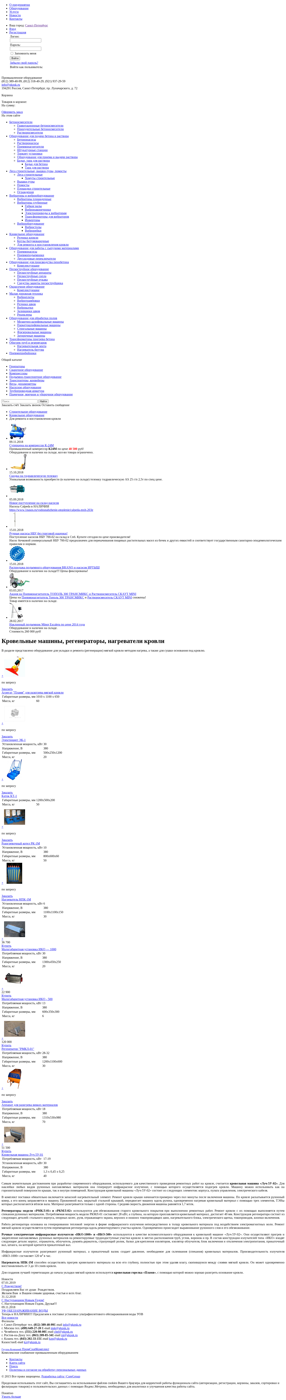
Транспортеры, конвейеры (26, 380)
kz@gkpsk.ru (32, 1342)
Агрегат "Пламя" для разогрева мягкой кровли (33, 692)
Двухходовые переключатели (36, 258)
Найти (43, 401)
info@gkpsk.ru (11, 84)
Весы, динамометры (22, 383)
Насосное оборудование (25, 387)
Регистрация (17, 32)
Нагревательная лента (31, 346)
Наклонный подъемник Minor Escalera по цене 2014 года (47, 624)
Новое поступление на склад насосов (34, 503)
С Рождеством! (12, 1286)
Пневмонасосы (27, 251)
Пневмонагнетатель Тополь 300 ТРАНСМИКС (53, 597)
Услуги (14, 11)
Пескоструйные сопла (31, 276)
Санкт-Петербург (36, 25)
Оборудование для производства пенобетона (39, 262)
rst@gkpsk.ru (69, 1335)
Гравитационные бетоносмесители (40, 125)
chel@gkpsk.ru (63, 1331)
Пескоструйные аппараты (34, 272)
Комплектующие (28, 265)
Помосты (23, 185)
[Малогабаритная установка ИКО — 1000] (14, 938)
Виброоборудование (30, 223)
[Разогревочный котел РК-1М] (14, 826)
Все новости (10, 1317)
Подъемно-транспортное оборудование (35, 376)
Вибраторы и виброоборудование (31, 195)
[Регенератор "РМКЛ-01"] (14, 1038)
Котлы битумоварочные (33, 241)
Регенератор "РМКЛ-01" (18, 1048)
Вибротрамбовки (28, 300)
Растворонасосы (28, 143)
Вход (12, 29)
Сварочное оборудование (26, 369)
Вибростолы (33, 227)
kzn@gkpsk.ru (58, 1338)
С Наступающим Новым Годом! (23, 1300)
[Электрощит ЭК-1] (14, 723)
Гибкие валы (33, 206)
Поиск (13, 1366)
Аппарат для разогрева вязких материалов (30, 1105)
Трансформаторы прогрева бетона (32, 339)
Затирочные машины (31, 335)
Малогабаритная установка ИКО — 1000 (29, 949)
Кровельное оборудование (26, 234)
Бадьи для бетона (36, 164)
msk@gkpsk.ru (60, 1328)
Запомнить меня (25, 53)
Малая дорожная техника (26, 293)
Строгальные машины (32, 328)
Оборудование (19, 8)
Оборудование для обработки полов (33, 318)
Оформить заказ (12, 112)
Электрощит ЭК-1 (14, 740)
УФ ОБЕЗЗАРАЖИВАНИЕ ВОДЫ (25, 1310)
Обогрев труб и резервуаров (28, 342)
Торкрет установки (29, 153)
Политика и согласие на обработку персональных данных (47, 1369)
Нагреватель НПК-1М (16, 899)
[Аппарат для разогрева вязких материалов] (14, 1088)
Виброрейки (33, 230)
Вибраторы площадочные (34, 199)
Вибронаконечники (38, 209)
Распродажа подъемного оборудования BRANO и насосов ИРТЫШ (54, 567)
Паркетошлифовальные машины (39, 325)
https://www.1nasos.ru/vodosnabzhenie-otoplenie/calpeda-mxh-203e (51, 510)
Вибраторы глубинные (32, 202)
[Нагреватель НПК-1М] (14, 882)
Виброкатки (25, 307)
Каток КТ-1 (9, 796)
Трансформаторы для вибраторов (47, 216)
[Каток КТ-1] (14, 779)
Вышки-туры (26, 181)
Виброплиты (25, 297)
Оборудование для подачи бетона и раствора (39, 136)
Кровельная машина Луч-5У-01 (22, 1154)
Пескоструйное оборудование (29, 269)
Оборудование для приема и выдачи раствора (47, 157)
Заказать (7, 689)
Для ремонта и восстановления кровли (43, 244)
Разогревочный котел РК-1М (21, 843)
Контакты (15, 18)
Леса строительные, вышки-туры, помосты (38, 171)
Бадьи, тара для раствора (33, 160)
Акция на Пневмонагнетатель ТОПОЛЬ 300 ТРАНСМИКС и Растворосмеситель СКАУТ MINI (72, 594)
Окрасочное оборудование (27, 286)
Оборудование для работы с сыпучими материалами (44, 248)
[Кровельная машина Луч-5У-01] (14, 1144)
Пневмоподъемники (30, 255)
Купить (6, 945)
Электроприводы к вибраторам (46, 213)
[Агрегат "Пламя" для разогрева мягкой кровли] (14, 675)
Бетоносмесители (20, 122)
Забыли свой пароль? (24, 62)
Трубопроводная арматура (26, 390)
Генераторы (17, 366)
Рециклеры (24, 314)
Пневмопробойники (22, 353)
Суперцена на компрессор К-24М (31, 445)
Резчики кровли (27, 237)
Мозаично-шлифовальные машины (40, 321)
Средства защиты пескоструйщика (40, 283)
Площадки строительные (33, 188)
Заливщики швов (28, 311)
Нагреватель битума (30, 349)
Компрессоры (18, 373)
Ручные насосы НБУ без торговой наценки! (38, 533)
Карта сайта (17, 1362)
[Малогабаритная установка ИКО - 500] (14, 988)
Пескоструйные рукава (32, 279)
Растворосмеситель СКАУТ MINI (109, 597)
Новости (15, 15)
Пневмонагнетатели (30, 146)
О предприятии (19, 4)
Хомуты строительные (40, 178)
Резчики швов (26, 304)
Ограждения (25, 192)
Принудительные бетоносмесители (40, 129)
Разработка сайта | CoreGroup (60, 1376)
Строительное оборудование (28, 411)
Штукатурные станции (32, 150)
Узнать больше (11, 1396)
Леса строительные (30, 174)
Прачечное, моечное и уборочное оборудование (41, 394)
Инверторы (32, 220)
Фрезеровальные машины (34, 332)
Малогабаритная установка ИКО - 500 (27, 999)
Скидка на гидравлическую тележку (33, 475)
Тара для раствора (37, 167)
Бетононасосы (26, 139)
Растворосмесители (30, 132)
